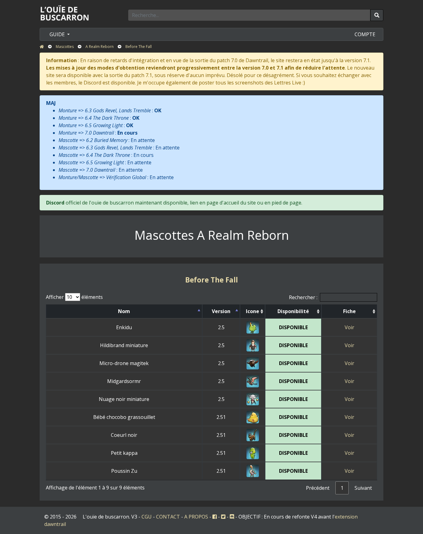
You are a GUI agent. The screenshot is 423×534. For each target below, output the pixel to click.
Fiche (349, 311)
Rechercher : (303, 297)
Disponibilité (293, 311)
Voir (349, 327)
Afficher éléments (74, 297)
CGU (147, 516)
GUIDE (58, 34)
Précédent (317, 487)
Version (221, 311)
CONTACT (168, 516)
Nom (124, 311)
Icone (252, 311)
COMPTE (365, 34)
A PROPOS (196, 516)
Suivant (363, 487)
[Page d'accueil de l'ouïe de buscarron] (66, 12)
